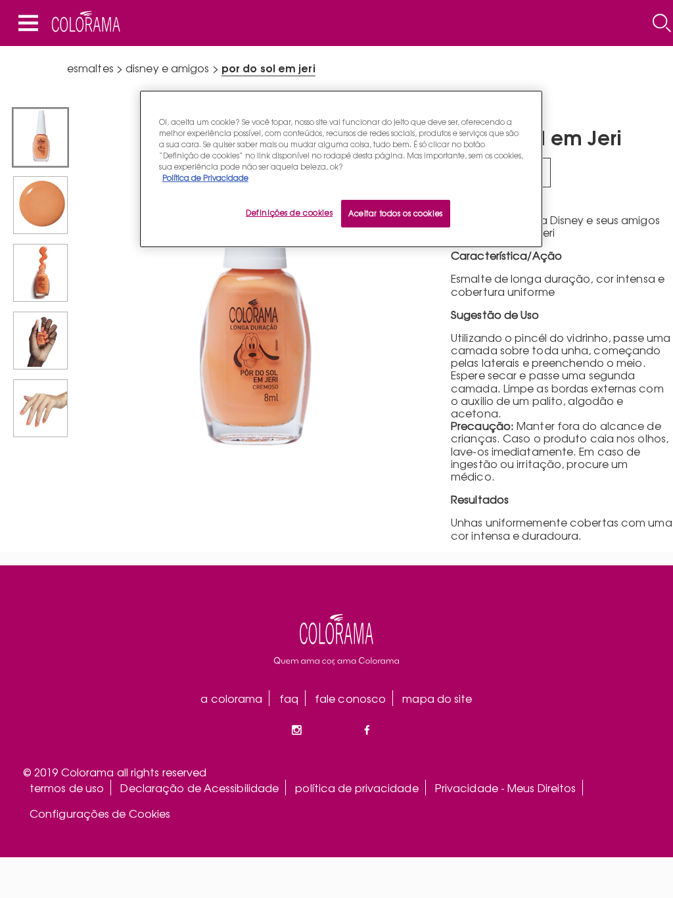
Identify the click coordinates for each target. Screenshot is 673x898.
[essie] (336, 639)
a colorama (231, 698)
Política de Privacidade (205, 177)
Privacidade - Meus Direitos (505, 787)
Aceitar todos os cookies (395, 213)
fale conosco (350, 698)
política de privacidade (356, 787)
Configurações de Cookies (100, 813)
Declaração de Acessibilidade (199, 787)
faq (288, 698)
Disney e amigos (168, 68)
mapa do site (437, 698)
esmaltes (90, 68)
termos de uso (67, 787)
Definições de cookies (289, 212)
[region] (341, 169)
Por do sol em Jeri (268, 67)
